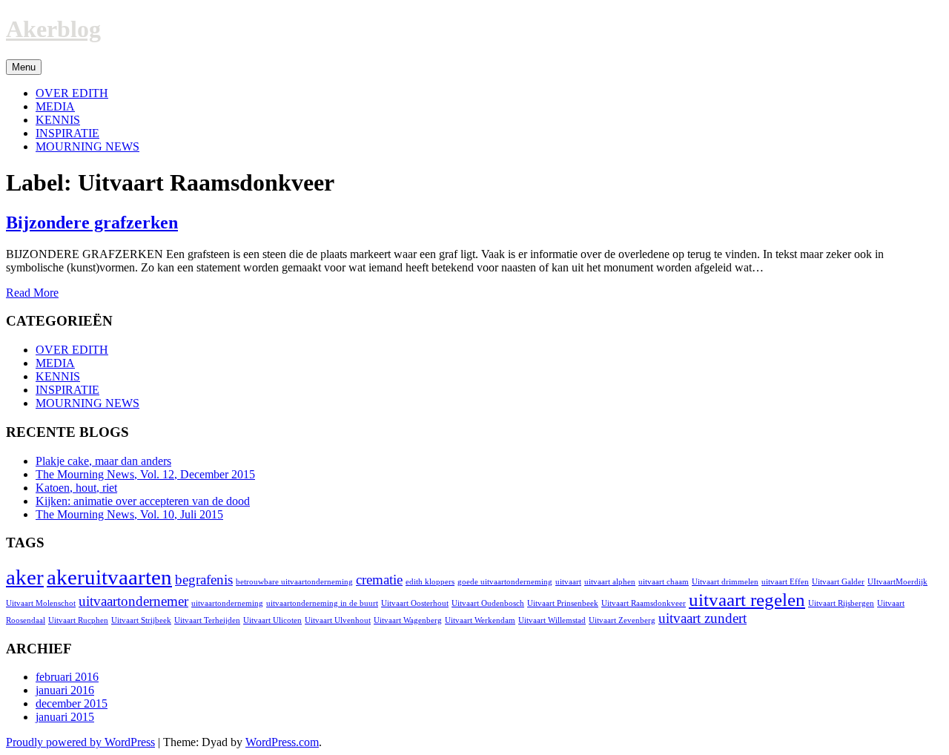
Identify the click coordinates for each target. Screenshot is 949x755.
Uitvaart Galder (838, 582)
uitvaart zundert (702, 618)
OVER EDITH (72, 93)
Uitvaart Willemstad (552, 620)
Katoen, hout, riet (76, 487)
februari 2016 (67, 676)
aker (25, 577)
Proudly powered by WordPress (80, 742)
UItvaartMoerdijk (897, 582)
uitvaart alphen (609, 582)
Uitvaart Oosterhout (415, 603)
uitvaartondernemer (133, 601)
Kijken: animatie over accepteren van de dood (143, 501)
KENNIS (58, 119)
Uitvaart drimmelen (725, 582)
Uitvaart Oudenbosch (488, 603)
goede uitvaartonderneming (504, 582)
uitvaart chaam (663, 582)
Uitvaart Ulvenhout (338, 620)
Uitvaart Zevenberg (622, 620)
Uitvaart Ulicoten (272, 620)
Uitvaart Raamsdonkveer (643, 603)
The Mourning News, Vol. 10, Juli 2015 (129, 514)
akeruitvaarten (109, 577)
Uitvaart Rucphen (78, 620)
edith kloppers (430, 582)
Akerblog (53, 29)
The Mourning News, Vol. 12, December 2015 (145, 474)
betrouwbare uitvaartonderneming (294, 582)
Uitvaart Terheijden (207, 620)
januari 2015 (65, 717)
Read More (32, 292)
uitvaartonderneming (227, 603)
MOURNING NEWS (87, 146)
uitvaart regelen (747, 600)
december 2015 (72, 703)
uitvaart (568, 582)
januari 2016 (65, 690)
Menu (24, 67)
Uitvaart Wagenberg (408, 620)
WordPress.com (282, 742)
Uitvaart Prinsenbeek (562, 603)
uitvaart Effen (785, 582)
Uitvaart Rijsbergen (841, 603)
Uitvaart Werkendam (480, 620)
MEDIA (55, 106)
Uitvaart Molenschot (41, 603)
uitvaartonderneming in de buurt (322, 603)
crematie (379, 579)
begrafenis (204, 579)
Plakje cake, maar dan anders (103, 461)
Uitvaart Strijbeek (141, 620)
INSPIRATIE (67, 133)
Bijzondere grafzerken (92, 222)
